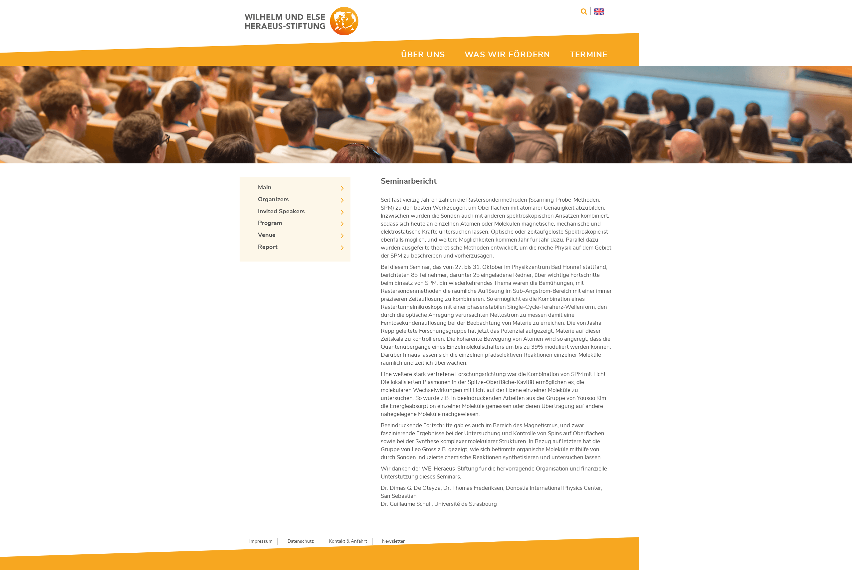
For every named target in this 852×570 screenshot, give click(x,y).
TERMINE (588, 55)
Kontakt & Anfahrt (348, 541)
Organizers (273, 200)
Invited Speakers (281, 212)
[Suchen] (584, 11)
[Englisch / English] (597, 11)
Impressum (261, 541)
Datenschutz (301, 541)
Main (265, 188)
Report (268, 247)
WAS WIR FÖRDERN (507, 55)
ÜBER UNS (423, 55)
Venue (267, 235)
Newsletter (393, 541)
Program (270, 223)
